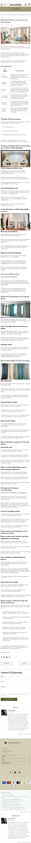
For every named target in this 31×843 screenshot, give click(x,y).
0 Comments (10, 24)
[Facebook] (1, 657)
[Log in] (26, 5)
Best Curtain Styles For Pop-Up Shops (10, 802)
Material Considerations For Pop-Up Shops (12, 801)
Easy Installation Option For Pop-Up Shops (12, 804)
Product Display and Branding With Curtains (12, 799)
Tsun (30, 812)
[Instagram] (15, 772)
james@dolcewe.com (6, 750)
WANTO (29, 734)
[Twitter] (4, 657)
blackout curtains (7, 280)
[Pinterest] (6, 657)
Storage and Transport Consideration (10, 805)
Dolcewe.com (4, 47)
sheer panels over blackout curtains (12, 568)
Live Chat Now (4, 753)
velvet (2, 178)
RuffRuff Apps (22, 734)
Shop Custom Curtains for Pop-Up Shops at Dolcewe (14, 809)
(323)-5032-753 (10, 755)
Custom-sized (6, 617)
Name (2, 676)
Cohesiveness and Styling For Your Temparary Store (14, 807)
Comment (3, 686)
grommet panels (13, 415)
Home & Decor (8, 14)
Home (2, 14)
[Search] (5, 5)
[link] (15, 9)
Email (2, 681)
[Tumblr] (9, 657)
